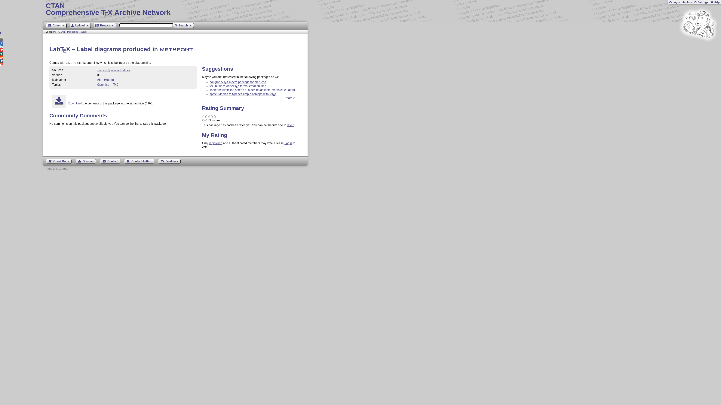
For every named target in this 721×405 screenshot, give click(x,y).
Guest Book (61, 161)
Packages (73, 31)
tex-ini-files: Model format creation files (238, 86)
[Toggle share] (1, 33)
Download (75, 103)
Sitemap (88, 161)
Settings (703, 2)
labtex (84, 31)
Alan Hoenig (105, 79)
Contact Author (141, 161)
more (289, 98)
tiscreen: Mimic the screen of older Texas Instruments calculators (252, 90)
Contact (112, 161)
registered (215, 143)
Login (676, 2)
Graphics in (107, 84)
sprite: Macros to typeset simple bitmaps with (243, 94)
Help (717, 2)
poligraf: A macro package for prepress (238, 82)
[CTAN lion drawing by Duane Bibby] (698, 45)
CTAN (61, 31)
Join (689, 2)
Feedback (171, 161)
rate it (290, 125)
